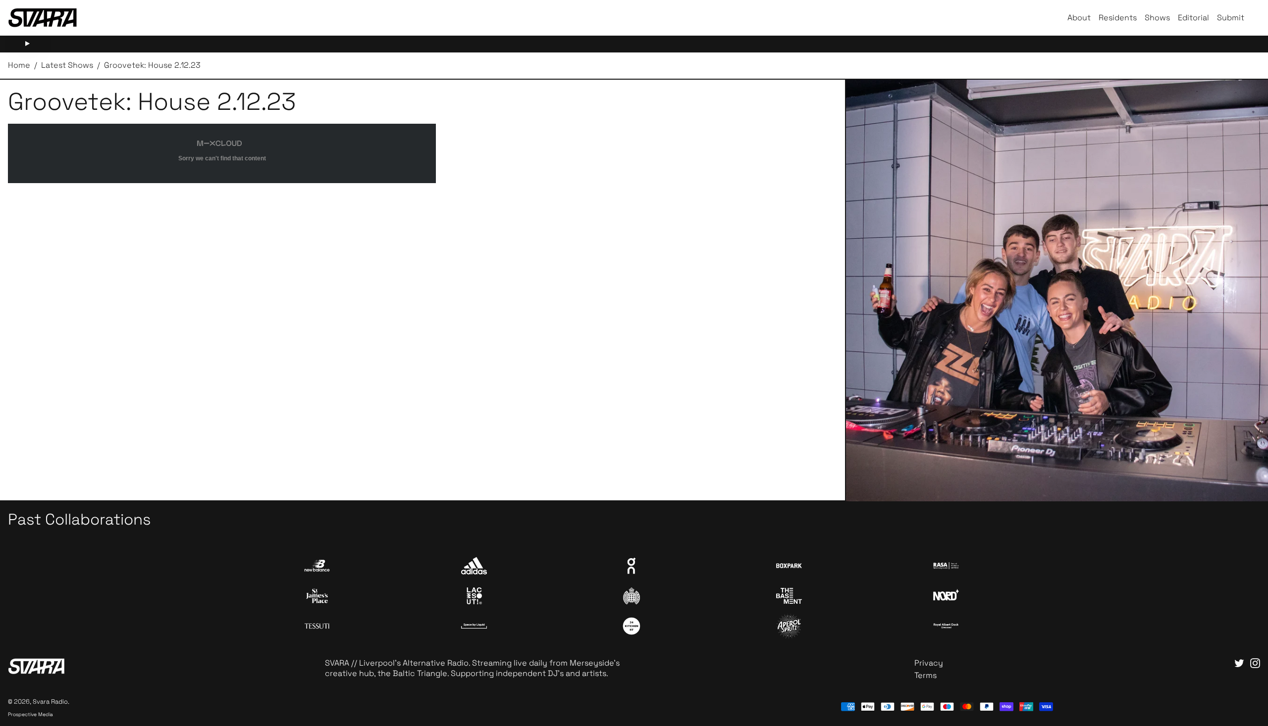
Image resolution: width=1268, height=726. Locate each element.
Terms (925, 675)
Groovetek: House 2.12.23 (152, 65)
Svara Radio (50, 701)
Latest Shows (67, 65)
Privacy (928, 663)
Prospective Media (30, 714)
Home (19, 65)
